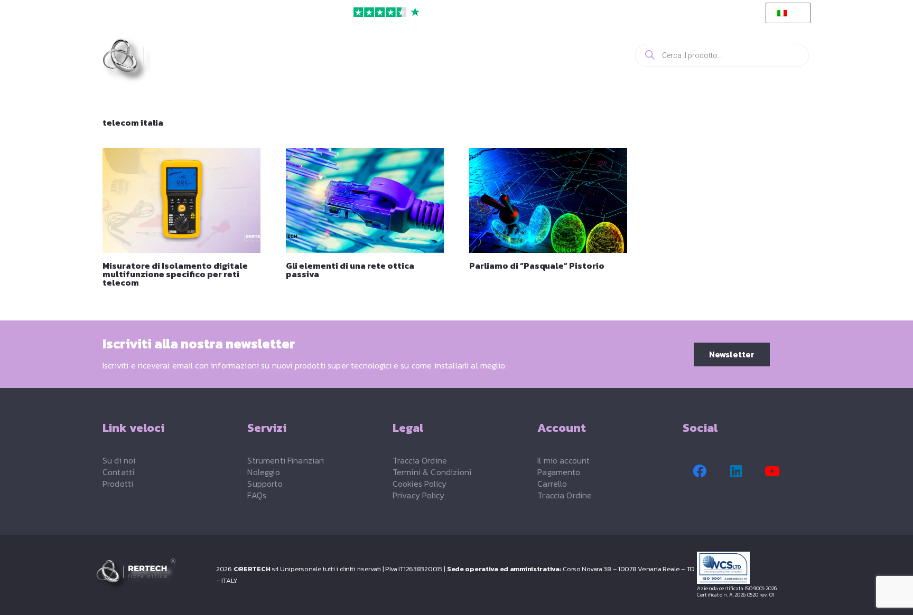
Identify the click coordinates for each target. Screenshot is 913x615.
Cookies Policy (419, 483)
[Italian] (786, 13)
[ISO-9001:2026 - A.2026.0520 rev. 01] (757, 568)
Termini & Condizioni (432, 472)
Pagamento (558, 472)
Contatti (118, 472)
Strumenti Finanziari (285, 460)
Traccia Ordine (420, 460)
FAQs (256, 495)
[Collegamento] (580, 55)
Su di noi (119, 460)
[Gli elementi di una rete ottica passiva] (365, 200)
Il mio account (563, 460)
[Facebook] (699, 471)
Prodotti (118, 483)
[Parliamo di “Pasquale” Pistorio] (548, 200)
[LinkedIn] (736, 471)
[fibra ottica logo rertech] (162, 61)
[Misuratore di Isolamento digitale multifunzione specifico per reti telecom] (181, 200)
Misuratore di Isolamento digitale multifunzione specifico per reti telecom (175, 274)
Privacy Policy (418, 495)
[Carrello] (607, 56)
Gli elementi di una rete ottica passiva (350, 269)
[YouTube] (772, 471)
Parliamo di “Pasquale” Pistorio (536, 265)
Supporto (264, 483)
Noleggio (263, 472)
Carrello (552, 483)
